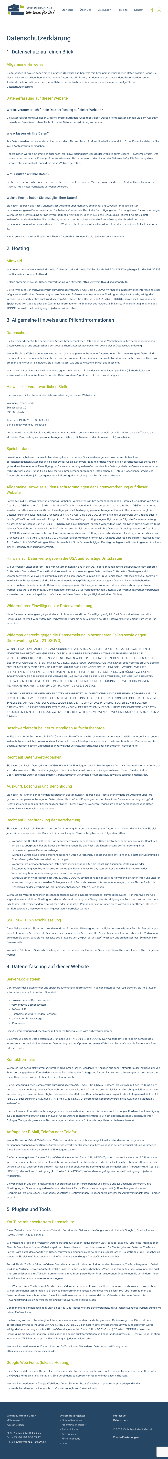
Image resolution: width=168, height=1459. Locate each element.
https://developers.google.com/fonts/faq (104, 1383)
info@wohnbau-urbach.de (31, 425)
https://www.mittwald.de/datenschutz (105, 282)
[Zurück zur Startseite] (31, 9)
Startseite (67, 10)
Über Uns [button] (85, 10)
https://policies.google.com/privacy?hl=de (31, 1351)
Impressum (119, 1415)
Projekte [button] (123, 10)
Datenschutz (120, 1420)
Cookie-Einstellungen (126, 1437)
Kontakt (138, 10)
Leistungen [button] (104, 10)
